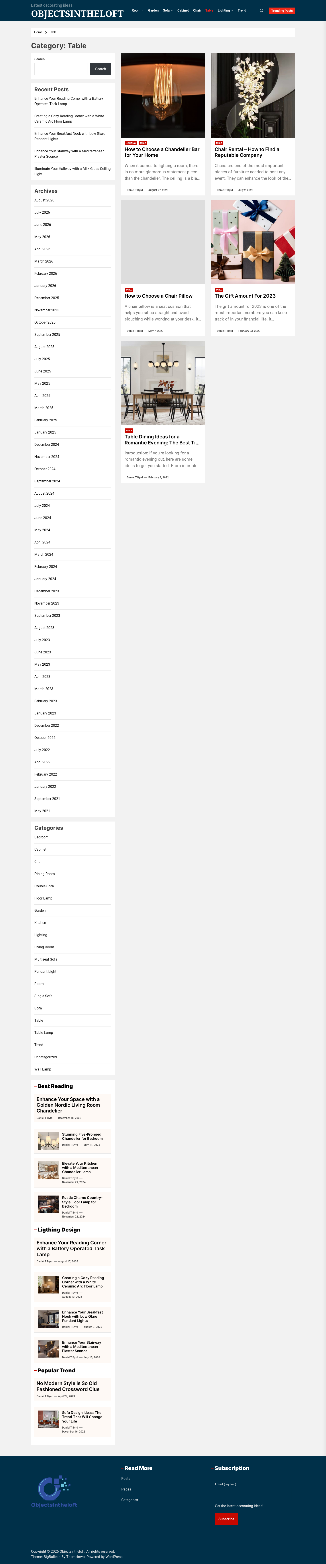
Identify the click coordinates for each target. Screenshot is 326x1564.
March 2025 (43, 408)
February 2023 (45, 701)
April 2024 (42, 542)
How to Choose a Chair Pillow (158, 296)
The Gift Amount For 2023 (245, 296)
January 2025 (45, 432)
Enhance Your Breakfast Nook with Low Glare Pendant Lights (69, 136)
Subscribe (226, 1519)
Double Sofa (44, 886)
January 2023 (45, 713)
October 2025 (44, 322)
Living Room (44, 947)
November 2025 (46, 310)
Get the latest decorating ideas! (239, 1506)
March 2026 (43, 261)
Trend (242, 10)
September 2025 (47, 334)
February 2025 (45, 420)
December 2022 (46, 725)
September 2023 (47, 615)
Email (225, 1484)
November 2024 (46, 457)
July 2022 (42, 750)
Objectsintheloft (77, 13)
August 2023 (44, 628)
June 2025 (42, 371)
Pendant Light (45, 971)
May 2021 (42, 811)
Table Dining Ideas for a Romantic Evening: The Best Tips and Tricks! (163, 440)
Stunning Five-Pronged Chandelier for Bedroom (82, 1136)
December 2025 (46, 298)
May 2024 (42, 530)
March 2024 (43, 554)
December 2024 (46, 444)
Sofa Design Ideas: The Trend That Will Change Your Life (82, 1416)
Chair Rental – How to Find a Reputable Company (247, 152)
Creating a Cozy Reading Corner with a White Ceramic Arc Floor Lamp (69, 118)
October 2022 (44, 738)
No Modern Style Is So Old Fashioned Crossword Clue (68, 1386)
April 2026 (42, 249)
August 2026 (44, 200)
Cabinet (183, 10)
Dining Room (44, 874)
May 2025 (42, 383)
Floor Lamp (43, 898)
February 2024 (45, 567)
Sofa (166, 10)
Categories (129, 1500)
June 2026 (42, 225)
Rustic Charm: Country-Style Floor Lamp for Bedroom (82, 1201)
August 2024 (44, 493)
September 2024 (47, 481)
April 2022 (42, 762)
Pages (126, 1489)
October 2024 (44, 469)
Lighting (224, 10)
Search (39, 59)
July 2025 (42, 359)
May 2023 (42, 664)
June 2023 (42, 652)
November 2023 (46, 603)
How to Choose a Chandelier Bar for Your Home (162, 152)
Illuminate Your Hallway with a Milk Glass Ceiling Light (72, 171)
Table (209, 10)
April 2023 (42, 677)
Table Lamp (43, 1033)
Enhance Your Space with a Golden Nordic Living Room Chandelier (68, 1105)
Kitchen (40, 923)
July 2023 (42, 640)
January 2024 (45, 579)
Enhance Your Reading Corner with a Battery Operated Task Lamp (68, 101)
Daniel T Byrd (135, 190)
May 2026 (42, 237)
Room (136, 10)
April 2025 (42, 396)
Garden (153, 10)
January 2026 (45, 286)
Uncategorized (45, 1057)
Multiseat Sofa (45, 959)
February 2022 (45, 774)
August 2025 (44, 347)
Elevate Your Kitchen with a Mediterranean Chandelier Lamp (80, 1167)
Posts (125, 1478)
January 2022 (45, 786)
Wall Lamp (42, 1069)
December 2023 (46, 591)
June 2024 (42, 518)
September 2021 (47, 799)
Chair (197, 10)
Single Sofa (43, 996)
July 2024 (42, 505)
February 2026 (45, 273)
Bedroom (41, 837)
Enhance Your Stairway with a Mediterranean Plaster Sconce (69, 154)
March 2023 (43, 689)
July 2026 (42, 212)
